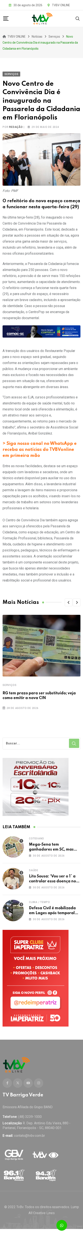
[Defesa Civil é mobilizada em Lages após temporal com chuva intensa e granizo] (13, 910)
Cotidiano (36, 838)
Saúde (33, 870)
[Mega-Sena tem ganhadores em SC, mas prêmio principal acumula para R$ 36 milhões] (13, 847)
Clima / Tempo (39, 902)
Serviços (9, 685)
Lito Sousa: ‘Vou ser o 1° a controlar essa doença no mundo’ (52, 881)
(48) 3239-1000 (30, 1117)
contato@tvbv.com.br (29, 1136)
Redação (16, 127)
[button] (68, 602)
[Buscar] (78, 18)
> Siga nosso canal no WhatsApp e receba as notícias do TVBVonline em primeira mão (40, 450)
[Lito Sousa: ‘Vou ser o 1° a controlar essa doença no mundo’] (13, 878)
